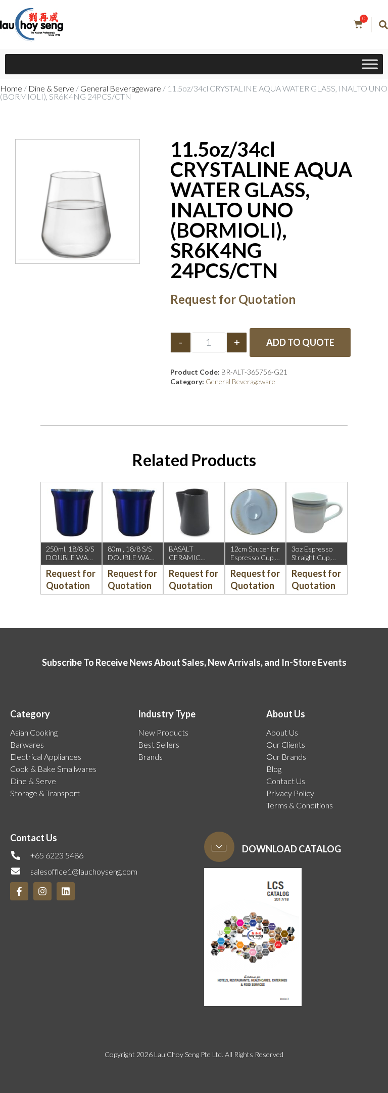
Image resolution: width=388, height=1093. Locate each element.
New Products (163, 732)
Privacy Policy (290, 793)
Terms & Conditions (299, 805)
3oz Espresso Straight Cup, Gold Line (312, 557)
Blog (273, 768)
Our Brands (286, 756)
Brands (150, 756)
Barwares (27, 744)
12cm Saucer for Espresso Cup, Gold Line (255, 557)
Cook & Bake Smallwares (53, 768)
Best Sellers (158, 744)
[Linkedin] (66, 891)
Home (11, 88)
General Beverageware (120, 88)
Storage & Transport (45, 793)
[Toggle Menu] (370, 64)
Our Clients (285, 744)
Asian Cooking (34, 732)
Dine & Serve (51, 88)
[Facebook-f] (19, 891)
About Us (282, 732)
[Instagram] (42, 891)
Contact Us (285, 781)
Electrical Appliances (45, 756)
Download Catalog (291, 848)
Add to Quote (300, 342)
